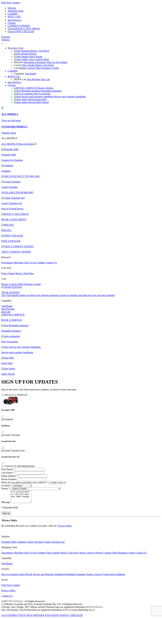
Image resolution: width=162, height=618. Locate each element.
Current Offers (34, 68)
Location (6, 485)
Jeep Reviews (14, 20)
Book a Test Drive (45, 65)
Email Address (9, 476)
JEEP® (55, 615)
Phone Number (8, 479)
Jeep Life (45, 79)
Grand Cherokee (35, 542)
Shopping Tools (15, 11)
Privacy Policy (64, 525)
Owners (12, 23)
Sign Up (6, 513)
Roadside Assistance (76, 574)
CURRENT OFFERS (19, 25)
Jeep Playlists (33, 79)
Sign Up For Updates (35, 552)
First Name (7, 469)
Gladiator (21, 542)
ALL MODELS (17, 144)
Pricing (22, 68)
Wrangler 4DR (8, 542)
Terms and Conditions (114, 574)
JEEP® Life (14, 76)
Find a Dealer (28, 65)
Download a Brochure (35, 62)
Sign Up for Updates (57, 62)
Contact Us (51, 262)
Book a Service (87, 552)
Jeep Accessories (9, 574)
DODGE (64, 615)
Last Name (7, 472)
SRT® (29, 615)
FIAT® (22, 615)
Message (5, 502)
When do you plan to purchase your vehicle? (24, 482)
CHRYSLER (76, 615)
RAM (48, 615)
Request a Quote (50, 68)
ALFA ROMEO (9, 615)
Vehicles (12, 8)
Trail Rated (30, 73)
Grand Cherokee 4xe (54, 542)
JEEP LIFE (14, 16)
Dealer (5, 488)
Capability (13, 13)
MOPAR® (38, 615)
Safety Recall (25, 574)
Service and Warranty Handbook (49, 574)
